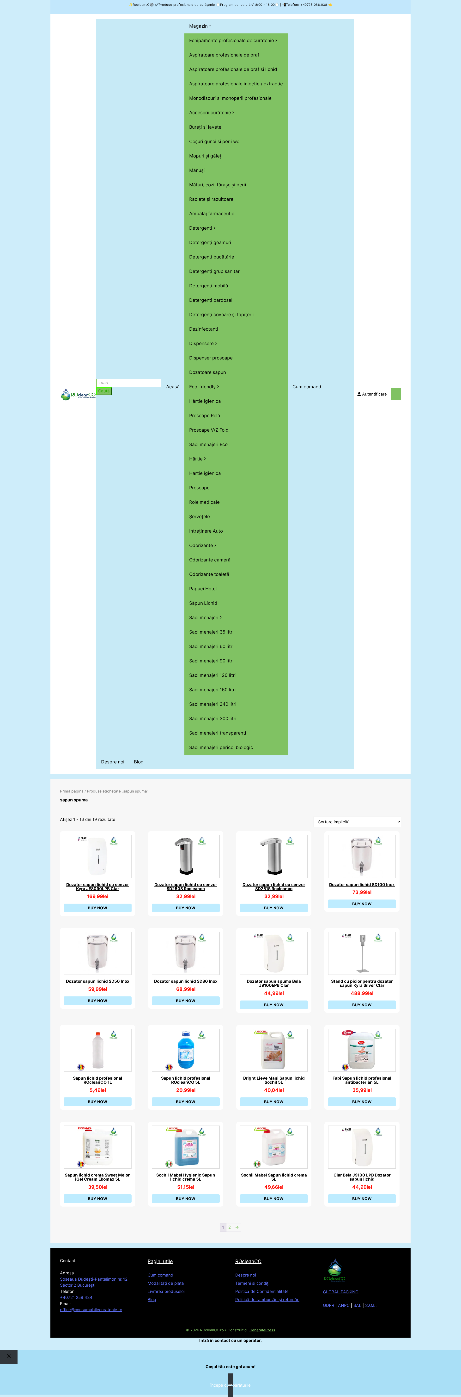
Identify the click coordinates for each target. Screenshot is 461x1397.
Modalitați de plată (166, 1283)
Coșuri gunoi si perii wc (214, 141)
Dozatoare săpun (207, 372)
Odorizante (201, 545)
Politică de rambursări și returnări (267, 1299)
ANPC (344, 1305)
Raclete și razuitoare (211, 199)
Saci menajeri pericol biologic (221, 747)
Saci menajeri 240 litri (213, 704)
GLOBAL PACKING (340, 1292)
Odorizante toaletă (209, 574)
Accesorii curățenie (210, 112)
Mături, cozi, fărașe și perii (217, 185)
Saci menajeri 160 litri (212, 689)
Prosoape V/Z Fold (209, 430)
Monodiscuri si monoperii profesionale (230, 98)
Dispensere (201, 343)
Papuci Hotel (203, 589)
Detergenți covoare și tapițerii (221, 314)
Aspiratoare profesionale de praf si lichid (233, 69)
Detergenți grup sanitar (214, 271)
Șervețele (199, 516)
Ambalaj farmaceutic (211, 213)
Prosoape (199, 488)
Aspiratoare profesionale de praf (224, 55)
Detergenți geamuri (210, 242)
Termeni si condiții (252, 1283)
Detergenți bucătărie (211, 257)
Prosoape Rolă (204, 415)
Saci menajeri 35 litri (211, 632)
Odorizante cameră (209, 560)
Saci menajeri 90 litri (211, 661)
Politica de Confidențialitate (262, 1291)
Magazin (198, 26)
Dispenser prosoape (211, 358)
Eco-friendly (202, 387)
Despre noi (112, 762)
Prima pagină (72, 791)
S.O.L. (371, 1305)
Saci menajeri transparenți (217, 733)
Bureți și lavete (205, 127)
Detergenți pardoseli (211, 300)
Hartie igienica (205, 473)
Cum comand (306, 387)
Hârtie (196, 459)
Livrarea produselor (166, 1291)
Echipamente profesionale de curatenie (231, 40)
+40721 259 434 (76, 1297)
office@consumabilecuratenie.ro (91, 1309)
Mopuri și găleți (206, 156)
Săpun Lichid (203, 603)
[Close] (9, 1357)
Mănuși (197, 170)
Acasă (173, 387)
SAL (358, 1305)
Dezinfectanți (203, 329)
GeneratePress (262, 1330)
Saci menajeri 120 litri (212, 675)
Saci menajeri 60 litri (211, 646)
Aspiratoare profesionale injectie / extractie (236, 84)
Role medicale (204, 502)
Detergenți (200, 228)
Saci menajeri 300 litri (213, 718)
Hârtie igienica (205, 401)
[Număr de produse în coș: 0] (396, 394)
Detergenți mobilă (208, 286)
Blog (139, 762)
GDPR (329, 1305)
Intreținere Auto (206, 531)
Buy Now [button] (97, 908)
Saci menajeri (203, 617)
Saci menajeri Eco (208, 444)
